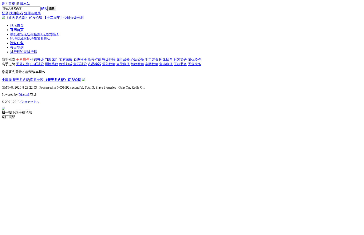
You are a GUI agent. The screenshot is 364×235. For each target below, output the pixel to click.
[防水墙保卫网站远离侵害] (83, 80)
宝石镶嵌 (65, 59)
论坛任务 (17, 43)
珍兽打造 (94, 59)
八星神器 (94, 64)
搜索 (44, 8)
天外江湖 (22, 64)
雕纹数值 (137, 64)
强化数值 (108, 64)
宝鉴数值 (166, 64)
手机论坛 (34, 34)
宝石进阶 (80, 64)
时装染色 (180, 59)
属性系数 (51, 64)
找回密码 (16, 13)
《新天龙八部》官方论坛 (62, 80)
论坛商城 (30, 38)
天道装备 (194, 64)
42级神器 (80, 59)
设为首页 (8, 3)
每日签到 (17, 47)
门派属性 (51, 59)
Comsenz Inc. (29, 102)
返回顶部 (8, 117)
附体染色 (194, 59)
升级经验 (108, 59)
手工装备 (151, 59)
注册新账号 (32, 13)
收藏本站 (23, 3)
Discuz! (24, 94)
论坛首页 (17, 25)
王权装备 (180, 64)
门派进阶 (37, 64)
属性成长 (123, 59)
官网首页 (17, 30)
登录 (5, 13)
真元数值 (123, 64)
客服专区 (36, 80)
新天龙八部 (20, 80)
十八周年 (22, 59)
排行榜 (23, 52)
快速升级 (37, 59)
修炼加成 (65, 64)
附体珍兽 (166, 59)
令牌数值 (151, 64)
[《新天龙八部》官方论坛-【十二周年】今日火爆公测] (43, 17)
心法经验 (137, 59)
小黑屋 (7, 80)
